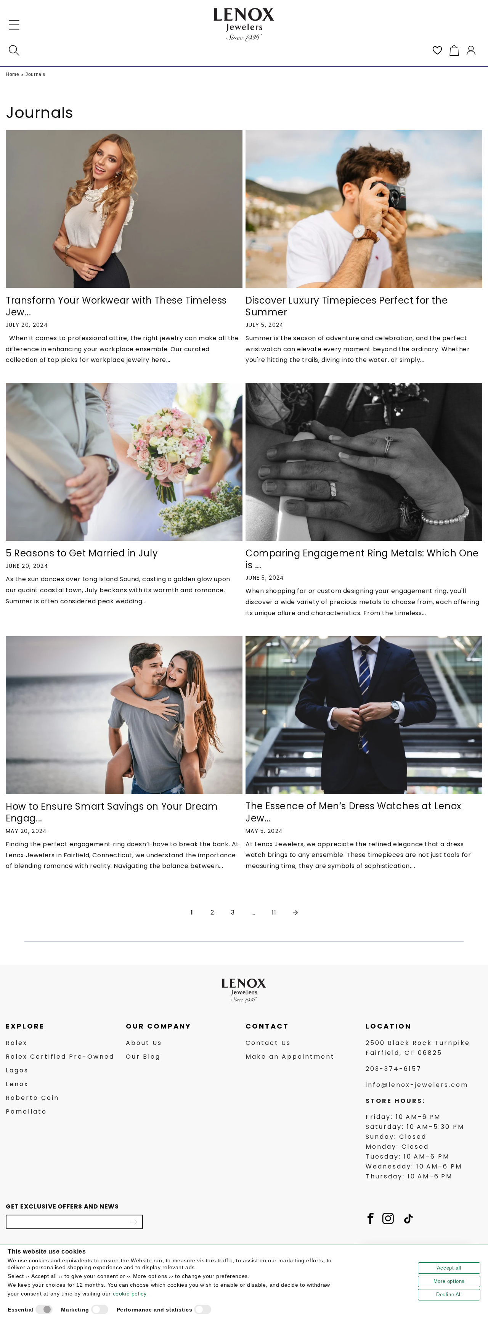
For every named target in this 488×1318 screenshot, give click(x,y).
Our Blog (143, 1056)
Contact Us (268, 1042)
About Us (144, 1042)
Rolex (16, 1042)
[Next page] (294, 912)
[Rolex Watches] (449, 25)
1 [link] (192, 912)
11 (274, 912)
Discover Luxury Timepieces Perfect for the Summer (347, 306)
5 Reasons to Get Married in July (82, 553)
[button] (14, 24)
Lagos (17, 1070)
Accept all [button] (449, 1268)
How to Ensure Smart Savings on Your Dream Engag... (112, 812)
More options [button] (449, 1281)
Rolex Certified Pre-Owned (60, 1056)
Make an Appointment (290, 1056)
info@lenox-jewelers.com (417, 1084)
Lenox (17, 1084)
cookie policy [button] (130, 1294)
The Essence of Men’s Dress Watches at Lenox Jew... (354, 812)
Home (12, 74)
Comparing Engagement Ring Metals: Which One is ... (362, 559)
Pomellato (26, 1111)
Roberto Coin (32, 1097)
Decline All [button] (449, 1294)
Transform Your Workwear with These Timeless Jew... (116, 306)
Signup (133, 1221)
